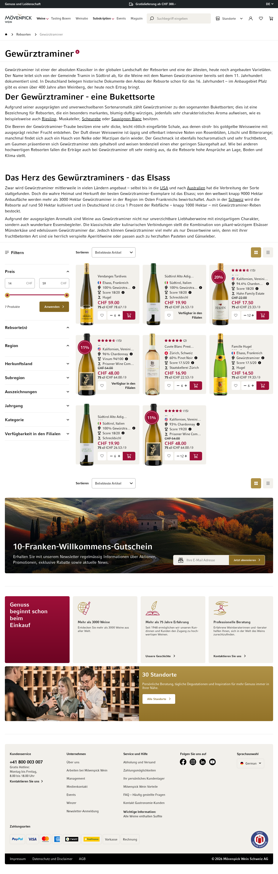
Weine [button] (41, 18)
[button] (269, 4)
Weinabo (82, 18)
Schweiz (236, 199)
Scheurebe (91, 119)
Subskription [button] (102, 18)
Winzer (71, 802)
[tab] (37, 271)
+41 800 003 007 (26, 761)
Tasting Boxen (61, 18)
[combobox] (179, 18)
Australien (196, 188)
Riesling (49, 119)
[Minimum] (7, 295)
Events (121, 18)
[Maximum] (66, 295)
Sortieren (82, 252)
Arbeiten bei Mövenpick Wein (87, 770)
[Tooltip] (133, 287)
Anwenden (52, 306)
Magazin (137, 18)
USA (164, 188)
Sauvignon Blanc (126, 119)
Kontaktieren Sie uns (24, 781)
